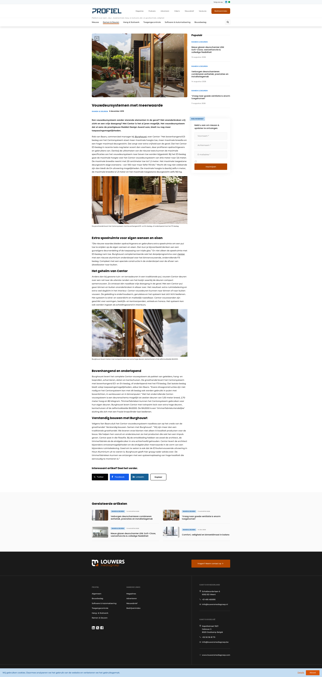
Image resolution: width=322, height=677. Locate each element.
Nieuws (95, 22)
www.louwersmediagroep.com (216, 655)
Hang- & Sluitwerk (100, 613)
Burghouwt (141, 136)
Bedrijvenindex (220, 11)
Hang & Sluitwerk (131, 22)
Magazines (140, 11)
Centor (181, 254)
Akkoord (313, 673)
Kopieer (158, 477)
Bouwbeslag (200, 22)
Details (301, 672)
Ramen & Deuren (111, 22)
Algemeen (96, 594)
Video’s (177, 11)
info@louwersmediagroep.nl (215, 604)
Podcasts (152, 11)
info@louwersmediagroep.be (215, 642)
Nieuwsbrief (189, 11)
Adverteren (165, 11)
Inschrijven (211, 166)
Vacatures (202, 11)
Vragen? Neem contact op (209, 563)
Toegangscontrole (152, 22)
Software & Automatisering (177, 22)
